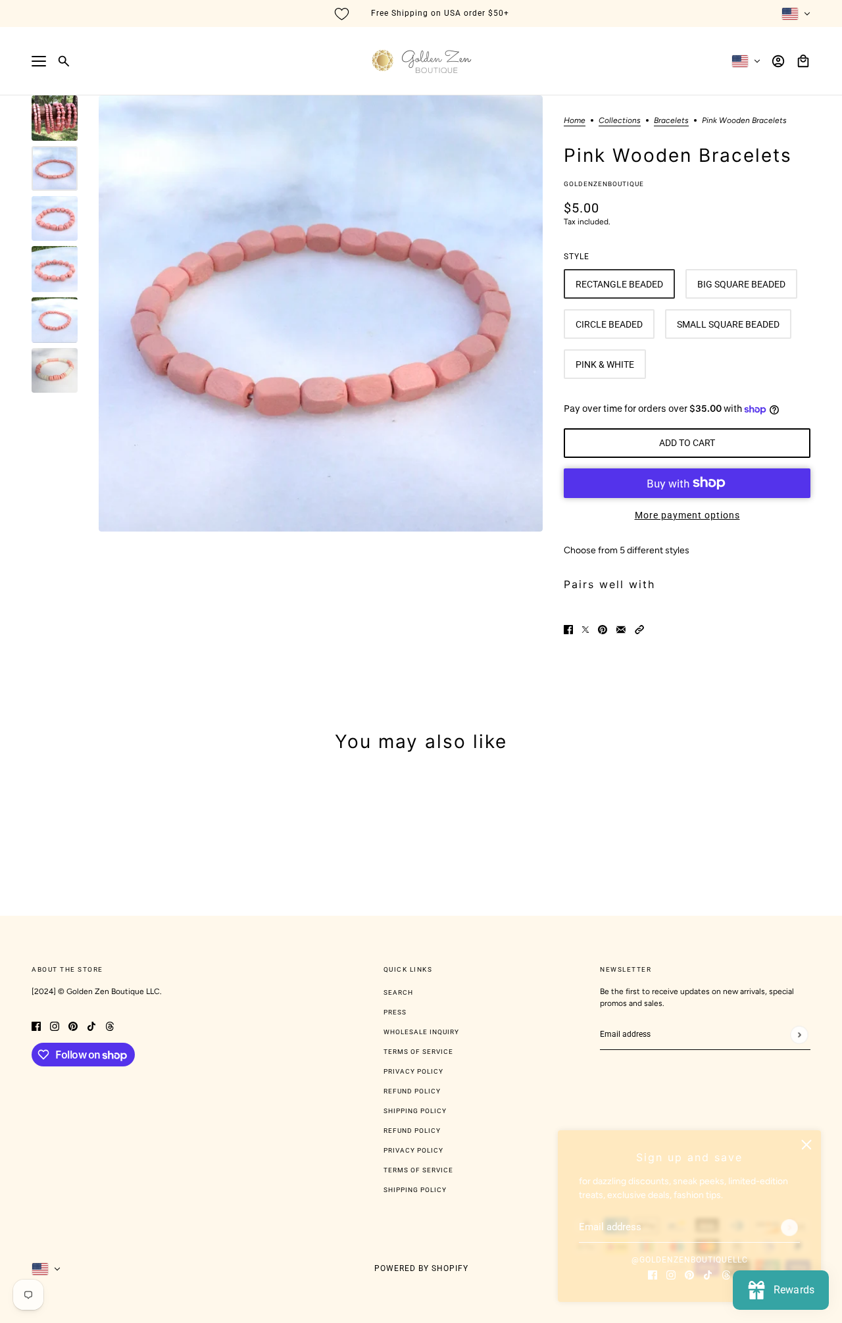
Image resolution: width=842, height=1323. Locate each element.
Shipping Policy (415, 1110)
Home (574, 120)
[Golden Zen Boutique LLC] (421, 61)
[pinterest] (689, 1274)
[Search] (64, 61)
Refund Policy (412, 1091)
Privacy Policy (413, 1071)
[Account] (778, 61)
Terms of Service (418, 1051)
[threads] (726, 1274)
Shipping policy (415, 1189)
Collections (620, 120)
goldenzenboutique (604, 183)
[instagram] (671, 1274)
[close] (806, 1144)
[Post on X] (585, 629)
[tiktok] (708, 1274)
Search (398, 992)
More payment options (687, 515)
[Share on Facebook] (568, 629)
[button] (639, 629)
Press (395, 1012)
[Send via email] (621, 629)
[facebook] (652, 1274)
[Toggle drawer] (39, 61)
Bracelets (671, 120)
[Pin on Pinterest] (602, 629)
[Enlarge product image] (321, 313)
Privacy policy (413, 1150)
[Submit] (789, 1227)
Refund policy (412, 1130)
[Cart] (803, 61)
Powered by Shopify (421, 1268)
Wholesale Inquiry (421, 1032)
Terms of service (418, 1170)
